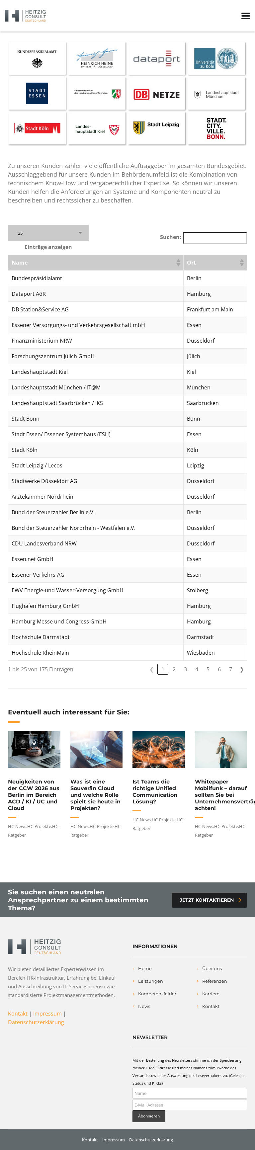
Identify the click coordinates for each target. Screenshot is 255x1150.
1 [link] (162, 669)
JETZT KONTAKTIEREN (207, 900)
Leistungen (150, 981)
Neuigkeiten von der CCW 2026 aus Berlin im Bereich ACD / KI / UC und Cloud (33, 795)
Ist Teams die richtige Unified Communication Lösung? (154, 792)
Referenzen (214, 981)
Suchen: (170, 237)
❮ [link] (151, 669)
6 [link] (219, 669)
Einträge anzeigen (48, 247)
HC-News (17, 826)
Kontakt (18, 1013)
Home (145, 968)
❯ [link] (242, 669)
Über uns (212, 968)
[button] (178, 263)
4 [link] (196, 669)
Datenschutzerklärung (36, 1022)
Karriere (210, 993)
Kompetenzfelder (157, 993)
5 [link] (208, 669)
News (144, 1006)
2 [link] (174, 669)
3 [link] (185, 669)
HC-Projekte (39, 826)
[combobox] (48, 233)
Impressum (47, 1013)
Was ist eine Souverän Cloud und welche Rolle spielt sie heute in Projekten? (95, 795)
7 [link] (230, 669)
